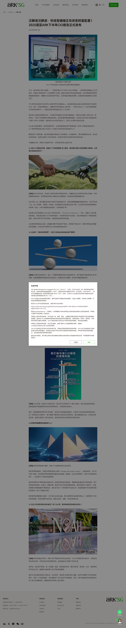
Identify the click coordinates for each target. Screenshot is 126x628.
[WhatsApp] (119, 612)
